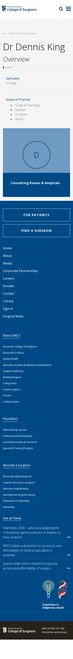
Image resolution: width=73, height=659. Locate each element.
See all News (12, 518)
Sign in (8, 309)
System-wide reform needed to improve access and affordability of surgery (30, 565)
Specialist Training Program (18, 448)
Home (7, 248)
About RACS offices (13, 352)
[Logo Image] (19, 10)
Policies (7, 395)
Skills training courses (14, 429)
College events (11, 401)
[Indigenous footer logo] (55, 595)
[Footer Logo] (18, 630)
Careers (8, 278)
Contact (8, 293)
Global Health (10, 358)
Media (7, 263)
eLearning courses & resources (20, 442)
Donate (8, 286)
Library (8, 301)
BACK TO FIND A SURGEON (22, 33)
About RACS (11, 335)
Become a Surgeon (17, 465)
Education (10, 419)
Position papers (11, 389)
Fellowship (9, 507)
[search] (62, 9)
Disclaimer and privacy (54, 632)
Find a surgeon (36, 231)
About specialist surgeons (17, 476)
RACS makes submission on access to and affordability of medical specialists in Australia (32, 550)
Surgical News (13, 316)
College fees (10, 383)
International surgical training (19, 494)
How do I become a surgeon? (19, 482)
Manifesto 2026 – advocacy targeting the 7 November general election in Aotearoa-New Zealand (32, 532)
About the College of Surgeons (20, 346)
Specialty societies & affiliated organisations (27, 365)
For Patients (36, 215)
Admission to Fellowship (16, 500)
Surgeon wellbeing (13, 371)
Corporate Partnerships (20, 271)
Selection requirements (15, 488)
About (7, 256)
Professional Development (17, 436)
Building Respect (12, 377)
